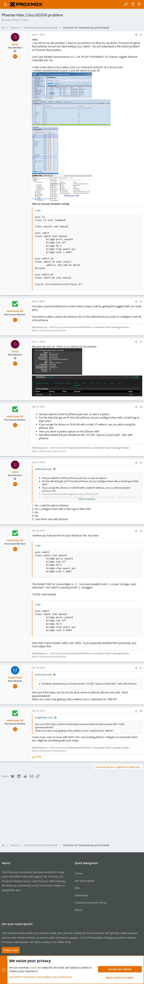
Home (78, 873)
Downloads (81, 895)
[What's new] (139, 4)
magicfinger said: (44, 717)
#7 (141, 668)
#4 (141, 406)
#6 (141, 530)
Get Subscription (85, 880)
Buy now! (12, 950)
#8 (141, 711)
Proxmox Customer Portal (90, 902)
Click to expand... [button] (87, 499)
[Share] (136, 34)
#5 (141, 462)
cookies (33, 967)
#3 (141, 341)
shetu (8, 19)
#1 (141, 34)
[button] (5, 4)
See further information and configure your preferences (40, 977)
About (78, 910)
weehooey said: (43, 469)
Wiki (77, 888)
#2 (141, 301)
